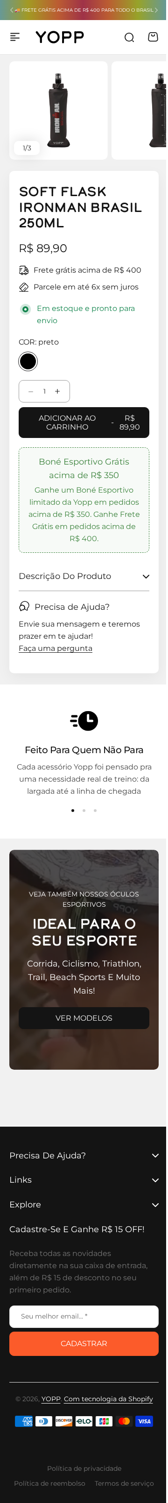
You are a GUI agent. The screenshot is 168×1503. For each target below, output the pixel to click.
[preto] (28, 361)
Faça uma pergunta (55, 649)
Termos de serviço (121, 1483)
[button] (12, 10)
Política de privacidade (80, 1468)
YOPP (47, 1399)
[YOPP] (60, 37)
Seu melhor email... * (54, 1316)
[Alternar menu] (15, 37)
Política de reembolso (46, 1483)
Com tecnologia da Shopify (104, 1399)
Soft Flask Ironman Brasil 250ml (80, 208)
